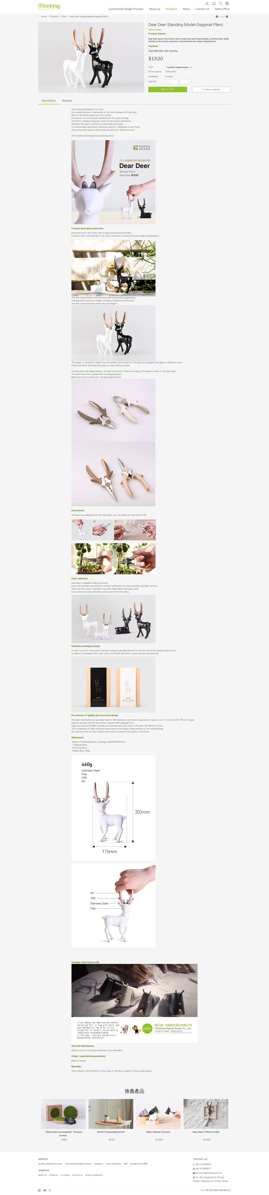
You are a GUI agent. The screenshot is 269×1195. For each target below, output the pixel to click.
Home (44, 16)
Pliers (64, 16)
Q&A (125, 1163)
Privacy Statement (94, 1175)
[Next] (227, 16)
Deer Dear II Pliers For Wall (206, 1132)
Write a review (154, 29)
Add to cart (167, 89)
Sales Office (222, 9)
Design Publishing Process (50, 1163)
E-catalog (65, 1175)
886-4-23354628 (203, 1164)
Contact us (202, 9)
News (186, 9)
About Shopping (113, 1163)
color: (151, 67)
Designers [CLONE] (139, 1163)
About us (154, 9)
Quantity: (152, 81)
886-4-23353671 (203, 1168)
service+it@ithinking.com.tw (209, 1173)
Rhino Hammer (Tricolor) (158, 1132)
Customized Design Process (126, 9)
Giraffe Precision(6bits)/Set (111, 1132)
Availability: (153, 76)
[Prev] (217, 16)
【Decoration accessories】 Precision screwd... (63, 1134)
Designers (98, 1163)
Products (171, 9)
